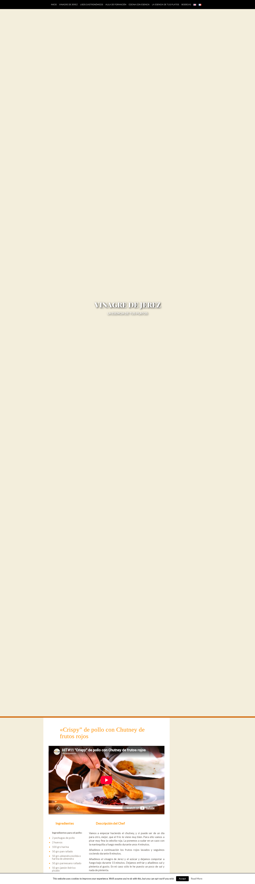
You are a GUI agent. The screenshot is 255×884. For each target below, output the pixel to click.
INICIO (54, 4)
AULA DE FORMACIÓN (115, 4)
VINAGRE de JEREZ (68, 4)
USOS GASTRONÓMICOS (91, 4)
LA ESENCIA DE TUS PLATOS (165, 4)
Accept (182, 878)
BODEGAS (186, 4)
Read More (196, 878)
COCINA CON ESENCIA (139, 4)
